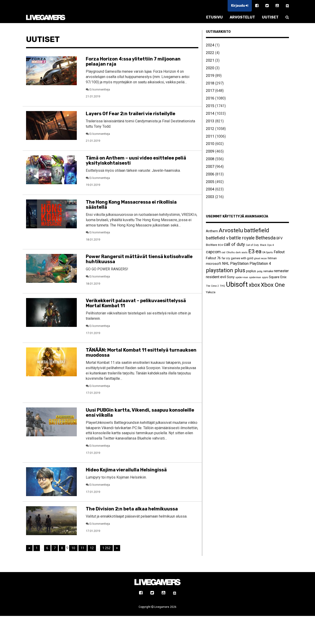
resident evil (216, 277)
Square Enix (277, 277)
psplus (251, 271)
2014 (210, 113)
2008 (210, 159)
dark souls (241, 252)
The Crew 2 (212, 285)
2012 (210, 129)
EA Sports (267, 252)
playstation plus (225, 270)
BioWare (211, 245)
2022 (210, 53)
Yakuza (210, 292)
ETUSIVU (214, 17)
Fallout (279, 252)
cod (223, 252)
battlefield (256, 230)
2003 (210, 197)
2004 (210, 189)
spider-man (241, 277)
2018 (210, 83)
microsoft (213, 264)
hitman (272, 258)
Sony (231, 277)
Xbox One (273, 284)
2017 (210, 90)
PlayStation (239, 263)
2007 (210, 166)
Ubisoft (237, 284)
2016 (210, 98)
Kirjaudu (238, 6)
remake (268, 271)
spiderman (255, 277)
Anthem (212, 231)
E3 (251, 251)
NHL (225, 263)
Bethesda (266, 238)
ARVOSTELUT (242, 17)
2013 (210, 121)
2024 (210, 45)
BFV (279, 238)
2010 (210, 144)
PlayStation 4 (260, 263)
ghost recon (260, 258)
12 (92, 548)
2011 (210, 136)
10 (73, 548)
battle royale (242, 238)
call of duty (234, 244)
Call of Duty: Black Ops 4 (260, 245)
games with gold (242, 258)
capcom (213, 252)
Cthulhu (230, 252)
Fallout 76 (213, 258)
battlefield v (217, 238)
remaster (281, 271)
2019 (210, 75)
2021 (210, 60)
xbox (254, 285)
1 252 (106, 548)
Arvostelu (231, 230)
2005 (210, 182)
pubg (259, 271)
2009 (210, 151)
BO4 (220, 245)
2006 (210, 174)
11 (82, 548)
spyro (265, 277)
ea (259, 251)
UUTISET (270, 17)
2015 (210, 106)
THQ (222, 285)
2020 (210, 68)
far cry (226, 258)
